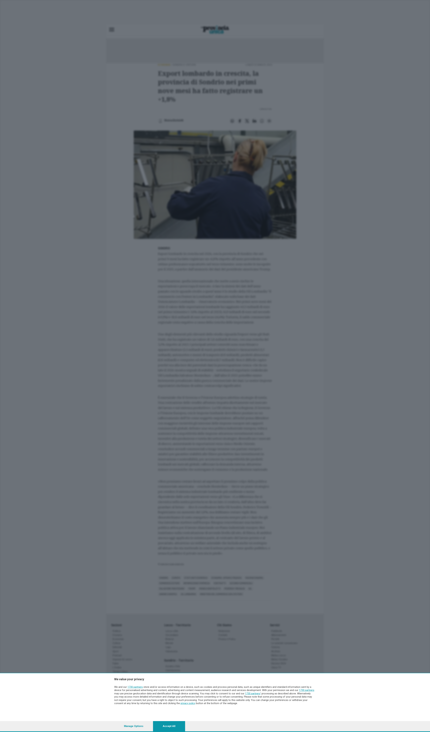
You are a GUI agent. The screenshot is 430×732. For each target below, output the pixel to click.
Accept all (169, 726)
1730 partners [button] (135, 686)
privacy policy (188, 703)
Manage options (133, 726)
